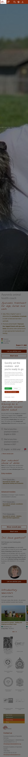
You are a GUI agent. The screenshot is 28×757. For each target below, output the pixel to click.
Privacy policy (7, 397)
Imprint (12, 397)
